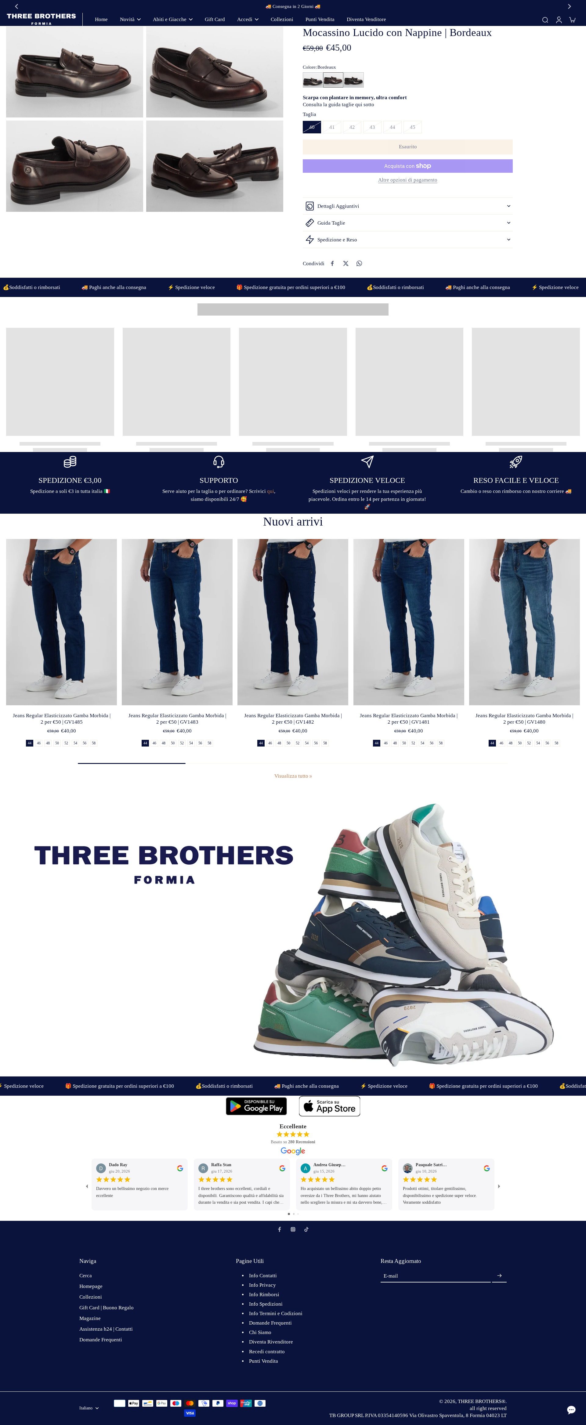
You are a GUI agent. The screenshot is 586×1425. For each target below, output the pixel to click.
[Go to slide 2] (294, 1214)
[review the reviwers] (180, 1168)
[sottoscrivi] (499, 1276)
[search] (545, 19)
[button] (408, 146)
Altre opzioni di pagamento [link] (407, 180)
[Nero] (354, 80)
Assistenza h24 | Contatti (106, 1329)
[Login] (558, 19)
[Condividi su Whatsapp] (359, 263)
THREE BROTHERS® (481, 1401)
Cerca (85, 1276)
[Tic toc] (306, 1229)
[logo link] (256, 1106)
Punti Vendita (263, 1361)
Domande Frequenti (100, 1340)
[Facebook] (279, 1229)
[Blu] (313, 80)
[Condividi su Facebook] (332, 263)
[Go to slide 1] (289, 1214)
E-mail (391, 1276)
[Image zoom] (74, 72)
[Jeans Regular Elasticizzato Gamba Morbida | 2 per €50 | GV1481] (408, 622)
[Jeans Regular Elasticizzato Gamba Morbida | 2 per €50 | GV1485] (61, 622)
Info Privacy (262, 1285)
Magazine (90, 1318)
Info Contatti (263, 1276)
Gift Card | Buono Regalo (106, 1308)
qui (270, 491)
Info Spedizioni (266, 1304)
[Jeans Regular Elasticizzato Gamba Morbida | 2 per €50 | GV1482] (292, 622)
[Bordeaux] (333, 80)
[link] (310, 776)
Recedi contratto (267, 1351)
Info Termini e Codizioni (275, 1313)
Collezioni (90, 1297)
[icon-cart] (572, 19)
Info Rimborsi (264, 1294)
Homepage (91, 1286)
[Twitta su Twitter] (346, 263)
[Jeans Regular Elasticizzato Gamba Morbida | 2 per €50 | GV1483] (177, 622)
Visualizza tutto (291, 776)
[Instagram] (293, 1229)
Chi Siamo (260, 1332)
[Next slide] (569, 6)
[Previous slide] (16, 6)
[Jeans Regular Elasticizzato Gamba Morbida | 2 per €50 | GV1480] (524, 622)
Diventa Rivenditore (271, 1342)
